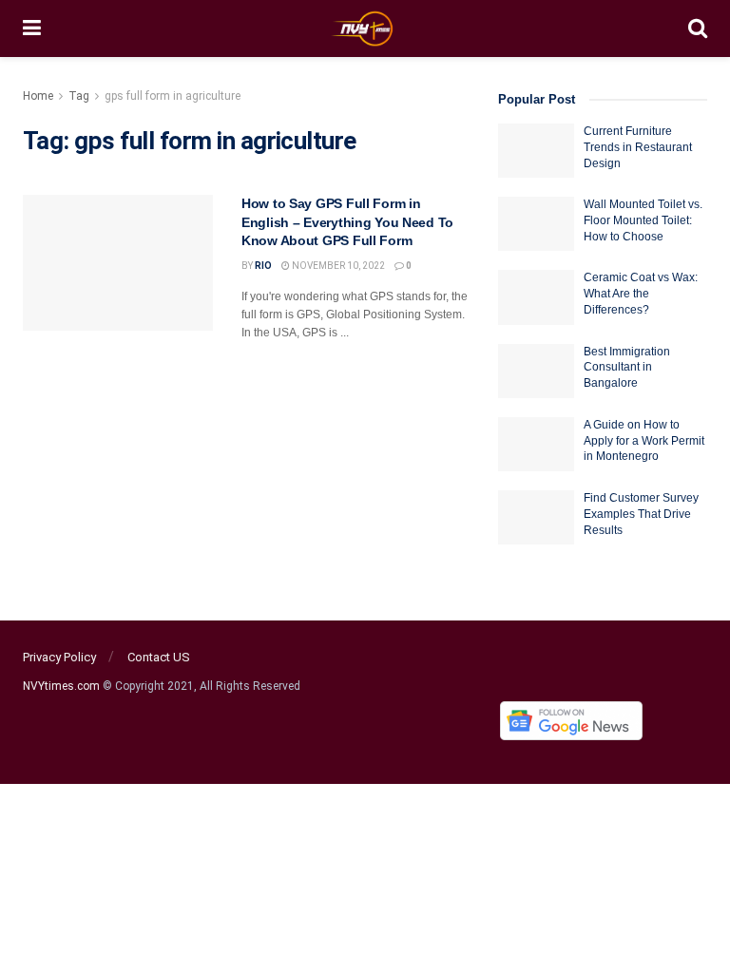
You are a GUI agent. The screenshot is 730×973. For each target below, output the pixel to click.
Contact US (158, 657)
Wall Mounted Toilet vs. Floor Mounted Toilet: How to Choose (643, 220)
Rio (263, 265)
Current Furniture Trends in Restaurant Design (638, 147)
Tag (78, 96)
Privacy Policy (59, 657)
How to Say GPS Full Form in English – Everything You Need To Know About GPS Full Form (347, 222)
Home (38, 96)
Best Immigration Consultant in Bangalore (627, 368)
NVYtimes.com (61, 686)
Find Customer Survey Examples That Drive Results (641, 514)
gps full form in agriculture (172, 96)
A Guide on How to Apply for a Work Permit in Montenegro (644, 441)
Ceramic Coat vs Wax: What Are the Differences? (641, 293)
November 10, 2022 (337, 265)
